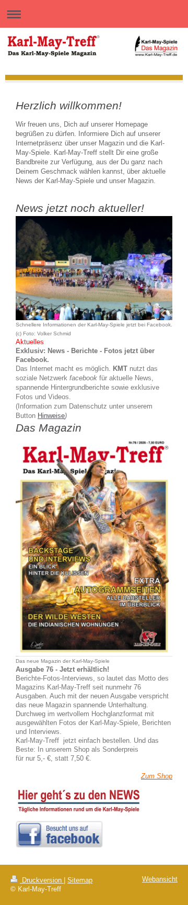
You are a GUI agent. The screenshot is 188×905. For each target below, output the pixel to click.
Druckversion (42, 880)
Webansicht (160, 879)
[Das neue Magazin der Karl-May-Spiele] (94, 546)
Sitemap (79, 880)
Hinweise (51, 416)
